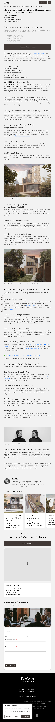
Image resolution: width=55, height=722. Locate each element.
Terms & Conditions (31, 696)
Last (27, 636)
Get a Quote (43, 2)
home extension (30, 305)
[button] (21, 533)
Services (21, 691)
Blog (5, 6)
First (6, 636)
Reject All (17, 716)
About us (21, 694)
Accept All (26, 716)
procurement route (39, 53)
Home (21, 686)
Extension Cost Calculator (2, 303)
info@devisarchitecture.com (13, 594)
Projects (21, 689)
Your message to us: (11, 654)
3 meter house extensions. (22, 136)
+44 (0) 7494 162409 (11, 592)
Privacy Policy (31, 694)
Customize (8, 716)
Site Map (21, 696)
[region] (17, 711)
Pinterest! (10, 309)
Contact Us (31, 689)
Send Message (10, 665)
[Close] (31, 705)
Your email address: (11, 639)
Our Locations (31, 691)
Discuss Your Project (27, 47)
